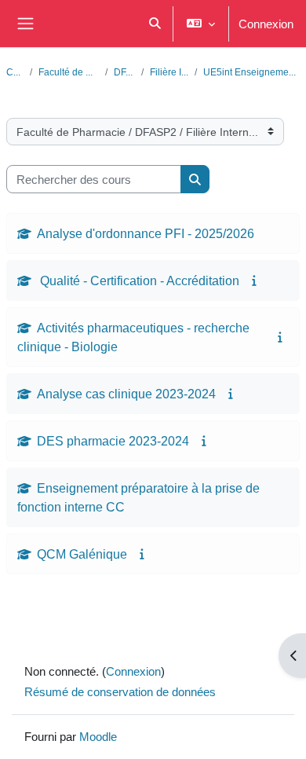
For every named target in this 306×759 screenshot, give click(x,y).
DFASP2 (124, 72)
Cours (15, 72)
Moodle (98, 736)
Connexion (266, 23)
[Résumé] (255, 280)
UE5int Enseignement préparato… (251, 72)
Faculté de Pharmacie (68, 72)
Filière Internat (169, 72)
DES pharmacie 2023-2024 (113, 440)
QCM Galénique (82, 554)
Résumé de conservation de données (120, 691)
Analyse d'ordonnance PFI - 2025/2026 (145, 233)
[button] (154, 23)
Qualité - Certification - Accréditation (138, 280)
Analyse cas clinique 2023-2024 (126, 393)
